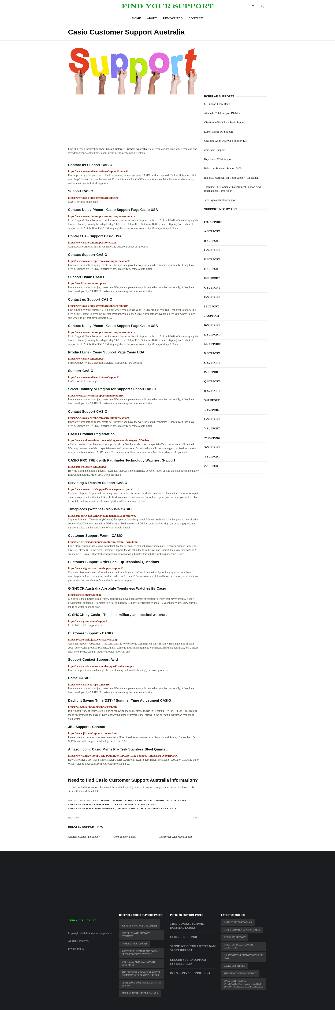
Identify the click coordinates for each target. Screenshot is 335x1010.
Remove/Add (173, 18)
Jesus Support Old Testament (139, 926)
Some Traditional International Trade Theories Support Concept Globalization (243, 984)
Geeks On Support (234, 966)
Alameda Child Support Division (222, 113)
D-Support (212, 259)
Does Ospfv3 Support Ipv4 (190, 973)
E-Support (212, 268)
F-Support (212, 278)
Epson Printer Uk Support (218, 131)
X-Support (212, 447)
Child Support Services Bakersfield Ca (92, 804)
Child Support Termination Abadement (92, 808)
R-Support (212, 390)
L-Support (212, 334)
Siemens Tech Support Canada (140, 993)
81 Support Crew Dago (217, 103)
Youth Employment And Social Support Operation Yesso (140, 952)
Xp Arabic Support (235, 937)
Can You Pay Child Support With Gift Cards (159, 800)
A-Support (212, 231)
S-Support (212, 400)
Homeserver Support (134, 944)
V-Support (212, 428)
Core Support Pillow (124, 836)
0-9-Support (213, 221)
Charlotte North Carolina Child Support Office (147, 808)
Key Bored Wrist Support (218, 159)
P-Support (212, 372)
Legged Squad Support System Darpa (188, 961)
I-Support (211, 306)
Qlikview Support (184, 936)
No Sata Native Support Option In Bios (243, 956)
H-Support (212, 297)
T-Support (212, 409)
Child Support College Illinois (136, 804)
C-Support (212, 250)
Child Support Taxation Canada (112, 800)
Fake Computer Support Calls (242, 930)
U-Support (212, 419)
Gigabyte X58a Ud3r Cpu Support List (225, 140)
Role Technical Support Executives (238, 946)
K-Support (212, 325)
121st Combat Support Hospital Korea (187, 925)
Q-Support (212, 381)
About (152, 18)
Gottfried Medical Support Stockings (138, 963)
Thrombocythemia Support (240, 973)
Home (136, 18)
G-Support (212, 287)
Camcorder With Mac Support (175, 836)
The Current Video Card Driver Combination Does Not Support (141, 974)
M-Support (212, 343)
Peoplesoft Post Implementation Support (142, 984)
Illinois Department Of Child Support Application (231, 177)
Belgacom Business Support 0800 (222, 168)
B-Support (212, 240)
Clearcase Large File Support (84, 836)
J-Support (211, 315)
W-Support (212, 437)
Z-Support (212, 465)
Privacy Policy (76, 948)
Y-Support (212, 456)
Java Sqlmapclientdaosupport (220, 200)
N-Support (212, 353)
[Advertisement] (133, 122)
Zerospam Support (214, 149)
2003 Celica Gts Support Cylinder (136, 934)
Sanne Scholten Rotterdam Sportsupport (193, 948)
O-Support (212, 362)
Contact (196, 18)
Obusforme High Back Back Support (224, 122)
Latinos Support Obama (238, 922)
